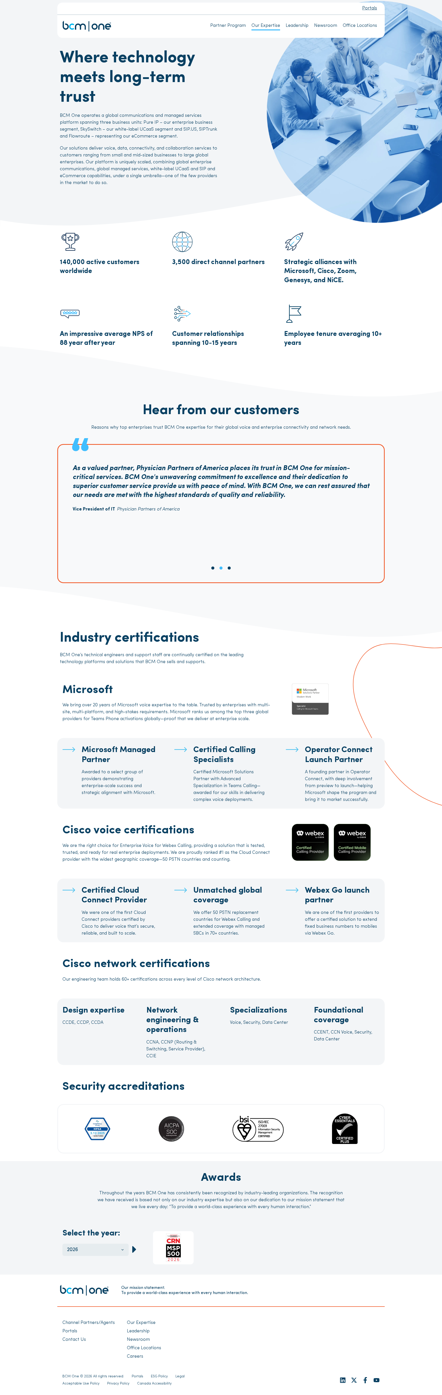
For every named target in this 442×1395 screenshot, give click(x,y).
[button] (212, 568)
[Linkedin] (343, 1380)
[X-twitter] (354, 1380)
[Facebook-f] (365, 1380)
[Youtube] (376, 1380)
